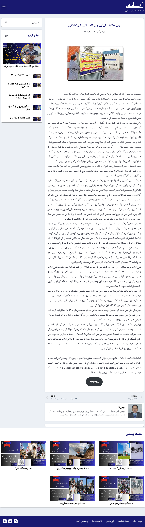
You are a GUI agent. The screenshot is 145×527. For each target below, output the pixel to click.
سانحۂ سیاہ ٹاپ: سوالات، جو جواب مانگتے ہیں (73, 468)
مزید (6, 35)
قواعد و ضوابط (97, 521)
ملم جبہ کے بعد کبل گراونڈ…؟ (121, 468)
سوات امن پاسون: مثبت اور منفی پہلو (72, 503)
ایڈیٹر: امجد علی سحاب (134, 11)
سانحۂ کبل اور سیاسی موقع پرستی (121, 503)
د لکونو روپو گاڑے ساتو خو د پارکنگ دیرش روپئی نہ (21, 66)
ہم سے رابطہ (137, 521)
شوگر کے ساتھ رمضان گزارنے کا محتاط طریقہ (19, 85)
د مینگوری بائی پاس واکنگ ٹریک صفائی (18, 108)
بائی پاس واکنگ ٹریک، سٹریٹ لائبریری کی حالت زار (19, 97)
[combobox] (24, 22)
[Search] (5, 22)
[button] (4, 7)
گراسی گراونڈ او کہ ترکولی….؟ (20, 118)
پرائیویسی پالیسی (82, 521)
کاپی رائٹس (110, 521)
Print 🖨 (94, 382)
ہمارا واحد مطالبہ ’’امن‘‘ (23, 468)
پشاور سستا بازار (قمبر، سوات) (20, 74)
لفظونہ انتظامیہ (123, 521)
